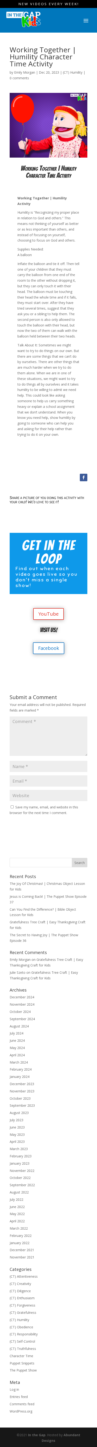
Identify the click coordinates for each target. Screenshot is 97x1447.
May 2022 (17, 1214)
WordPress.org (21, 1411)
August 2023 (19, 1112)
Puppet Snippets (22, 1363)
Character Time (21, 1356)
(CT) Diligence (20, 1291)
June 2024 (17, 1040)
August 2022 (19, 1192)
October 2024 (20, 1011)
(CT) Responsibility (24, 1334)
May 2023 (17, 1134)
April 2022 (17, 1221)
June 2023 (17, 1127)
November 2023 (22, 1091)
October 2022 (20, 1177)
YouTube (48, 614)
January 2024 (19, 1076)
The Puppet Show (23, 1370)
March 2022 (19, 1228)
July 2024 (16, 1033)
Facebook (48, 648)
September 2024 (22, 1019)
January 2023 (19, 1163)
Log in (14, 1389)
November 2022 (22, 1170)
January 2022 (19, 1243)
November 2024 (22, 1004)
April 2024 (17, 1055)
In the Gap (36, 1435)
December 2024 (22, 997)
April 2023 (17, 1141)
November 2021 (22, 1257)
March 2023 (19, 1149)
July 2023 (16, 1120)
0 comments (19, 78)
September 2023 (22, 1105)
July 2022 (16, 1199)
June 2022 (17, 1207)
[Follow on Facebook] (83, 477)
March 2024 (19, 1062)
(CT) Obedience (21, 1327)
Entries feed (19, 1396)
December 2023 (22, 1084)
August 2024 (19, 1026)
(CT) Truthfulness (23, 1348)
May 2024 (17, 1047)
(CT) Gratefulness (23, 1312)
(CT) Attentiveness (24, 1276)
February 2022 (21, 1235)
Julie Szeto (17, 972)
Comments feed (22, 1404)
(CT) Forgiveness (22, 1305)
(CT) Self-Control (22, 1341)
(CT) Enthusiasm (22, 1298)
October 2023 (20, 1098)
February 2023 (21, 1156)
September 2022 (22, 1185)
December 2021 (22, 1250)
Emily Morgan (24, 72)
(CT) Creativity (20, 1283)
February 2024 (21, 1069)
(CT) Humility (72, 72)
